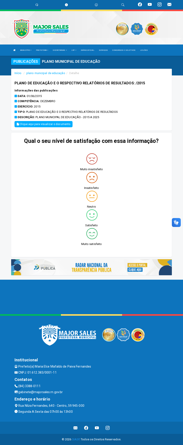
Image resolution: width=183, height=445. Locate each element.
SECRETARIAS (59, 50)
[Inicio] (14, 50)
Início (18, 73)
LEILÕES (144, 50)
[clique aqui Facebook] (86, 428)
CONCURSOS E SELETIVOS (123, 50)
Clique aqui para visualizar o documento (44, 124)
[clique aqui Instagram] (108, 428)
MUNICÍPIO (25, 50)
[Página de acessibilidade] (96, 4)
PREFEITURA (41, 50)
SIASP (76, 439)
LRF (73, 50)
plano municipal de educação (45, 73)
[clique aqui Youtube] (97, 428)
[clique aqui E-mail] (75, 428)
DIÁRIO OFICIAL (87, 50)
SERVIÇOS (103, 50)
